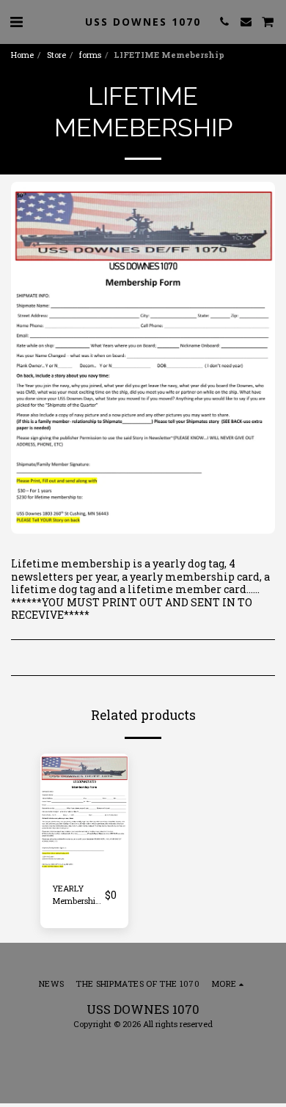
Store (56, 54)
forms (90, 54)
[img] (84, 812)
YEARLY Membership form (76, 895)
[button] (16, 21)
